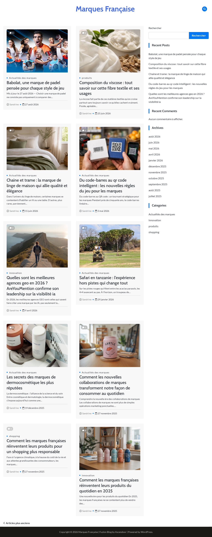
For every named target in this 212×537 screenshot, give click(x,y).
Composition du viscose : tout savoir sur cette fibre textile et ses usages (109, 88)
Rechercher (155, 28)
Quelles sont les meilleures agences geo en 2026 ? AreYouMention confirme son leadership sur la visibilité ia (176, 97)
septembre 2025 (158, 184)
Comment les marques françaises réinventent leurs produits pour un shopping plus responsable (36, 446)
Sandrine (14, 104)
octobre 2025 (156, 178)
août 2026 (154, 136)
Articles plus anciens (18, 523)
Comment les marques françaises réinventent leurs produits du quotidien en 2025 (109, 485)
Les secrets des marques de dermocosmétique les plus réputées (31, 382)
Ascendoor (120, 532)
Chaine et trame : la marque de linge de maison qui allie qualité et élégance (37, 186)
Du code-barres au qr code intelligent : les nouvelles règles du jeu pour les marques (107, 186)
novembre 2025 (158, 172)
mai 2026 (154, 148)
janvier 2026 (156, 160)
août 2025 (154, 190)
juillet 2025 (155, 196)
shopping (14, 436)
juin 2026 (154, 142)
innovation (15, 272)
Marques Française (105, 8)
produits (87, 77)
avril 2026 (154, 154)
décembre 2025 (157, 166)
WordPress (146, 532)
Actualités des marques (23, 77)
